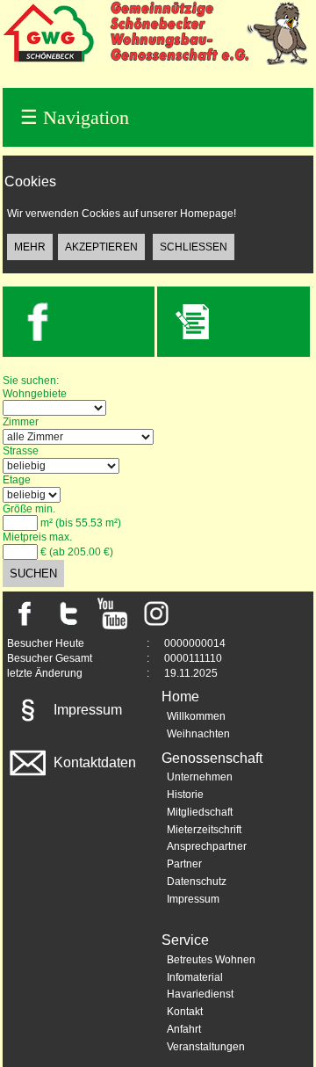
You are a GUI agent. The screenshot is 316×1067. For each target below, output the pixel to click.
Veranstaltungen (206, 1047)
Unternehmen (200, 777)
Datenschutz (196, 881)
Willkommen (196, 716)
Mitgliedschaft (200, 812)
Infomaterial (195, 977)
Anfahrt (184, 1029)
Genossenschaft (212, 758)
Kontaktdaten (93, 762)
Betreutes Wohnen (211, 960)
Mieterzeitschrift (204, 830)
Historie (185, 794)
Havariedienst (200, 994)
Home (180, 696)
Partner (184, 864)
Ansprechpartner (207, 846)
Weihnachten (198, 734)
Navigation (74, 117)
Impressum (86, 709)
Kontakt (185, 1011)
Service (185, 940)
